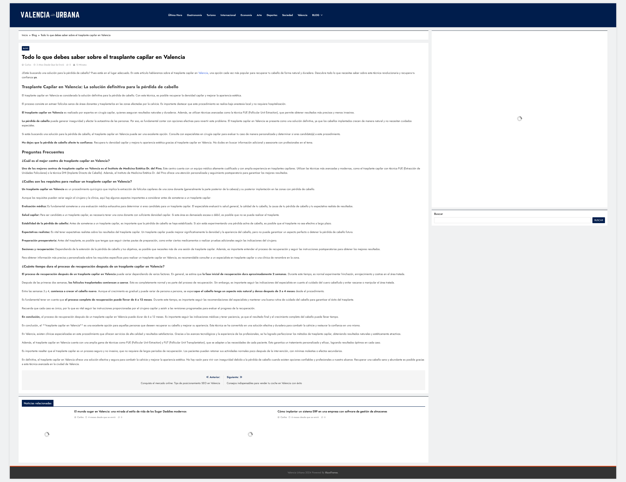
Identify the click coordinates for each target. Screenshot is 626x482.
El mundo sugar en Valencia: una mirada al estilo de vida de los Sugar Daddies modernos (130, 411)
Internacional (228, 15)
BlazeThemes (331, 472)
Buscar (438, 214)
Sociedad (287, 15)
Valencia (302, 15)
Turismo (211, 15)
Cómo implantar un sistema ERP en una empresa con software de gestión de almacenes (332, 411)
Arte (259, 15)
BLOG (315, 15)
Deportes (272, 15)
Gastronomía (194, 15)
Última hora (175, 15)
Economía (246, 15)
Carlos (28, 64)
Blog (25, 48)
